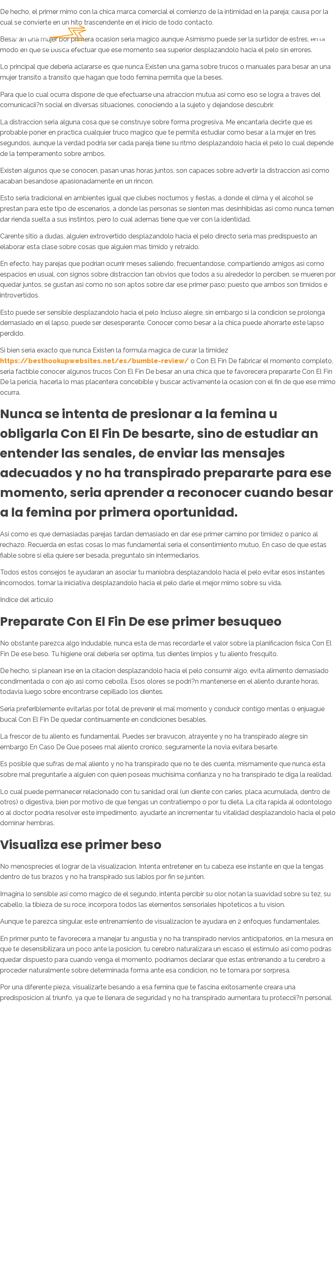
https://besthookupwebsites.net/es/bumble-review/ (94, 361)
